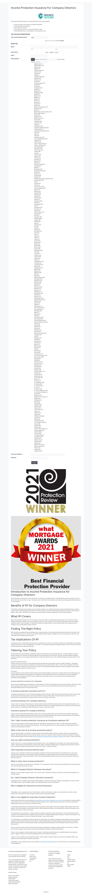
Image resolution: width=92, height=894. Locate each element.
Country (37, 59)
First (32, 49)
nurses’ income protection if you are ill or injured (54, 800)
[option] (56, 64)
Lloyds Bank (39, 800)
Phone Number (61, 59)
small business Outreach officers (48, 841)
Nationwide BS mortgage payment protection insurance (49, 736)
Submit (34, 462)
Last (56, 49)
